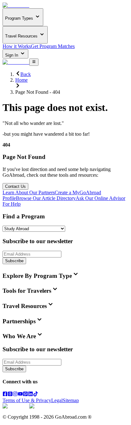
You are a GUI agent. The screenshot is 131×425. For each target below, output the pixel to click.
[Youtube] (20, 394)
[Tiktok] (35, 394)
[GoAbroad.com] (16, 5)
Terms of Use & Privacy (27, 400)
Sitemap (71, 400)
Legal (57, 400)
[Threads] (10, 394)
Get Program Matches (53, 46)
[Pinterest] (25, 394)
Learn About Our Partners (29, 192)
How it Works (17, 46)
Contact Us (15, 186)
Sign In (12, 55)
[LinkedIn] (30, 394)
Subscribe (14, 260)
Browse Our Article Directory (46, 198)
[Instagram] (15, 394)
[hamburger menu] (33, 61)
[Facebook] (5, 394)
